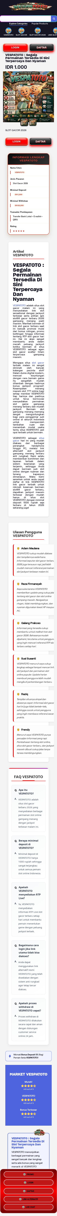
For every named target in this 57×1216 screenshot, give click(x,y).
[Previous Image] (5, 97)
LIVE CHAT (30, 1207)
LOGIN (15, 47)
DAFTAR (42, 47)
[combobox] (25, 19)
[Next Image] (51, 97)
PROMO (30, 1173)
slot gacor (38, 362)
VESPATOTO (19, 305)
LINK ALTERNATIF (30, 1198)
